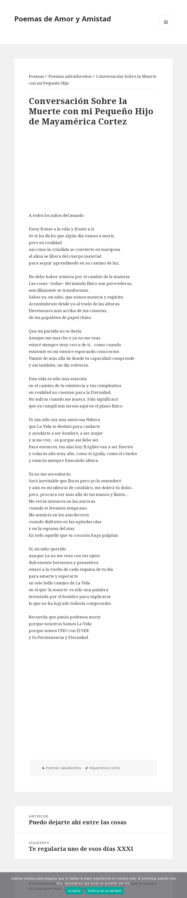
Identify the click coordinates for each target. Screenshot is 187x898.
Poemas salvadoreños (63, 768)
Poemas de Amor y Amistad (62, 18)
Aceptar (74, 891)
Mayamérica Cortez (104, 768)
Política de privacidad (104, 891)
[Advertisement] (93, 171)
